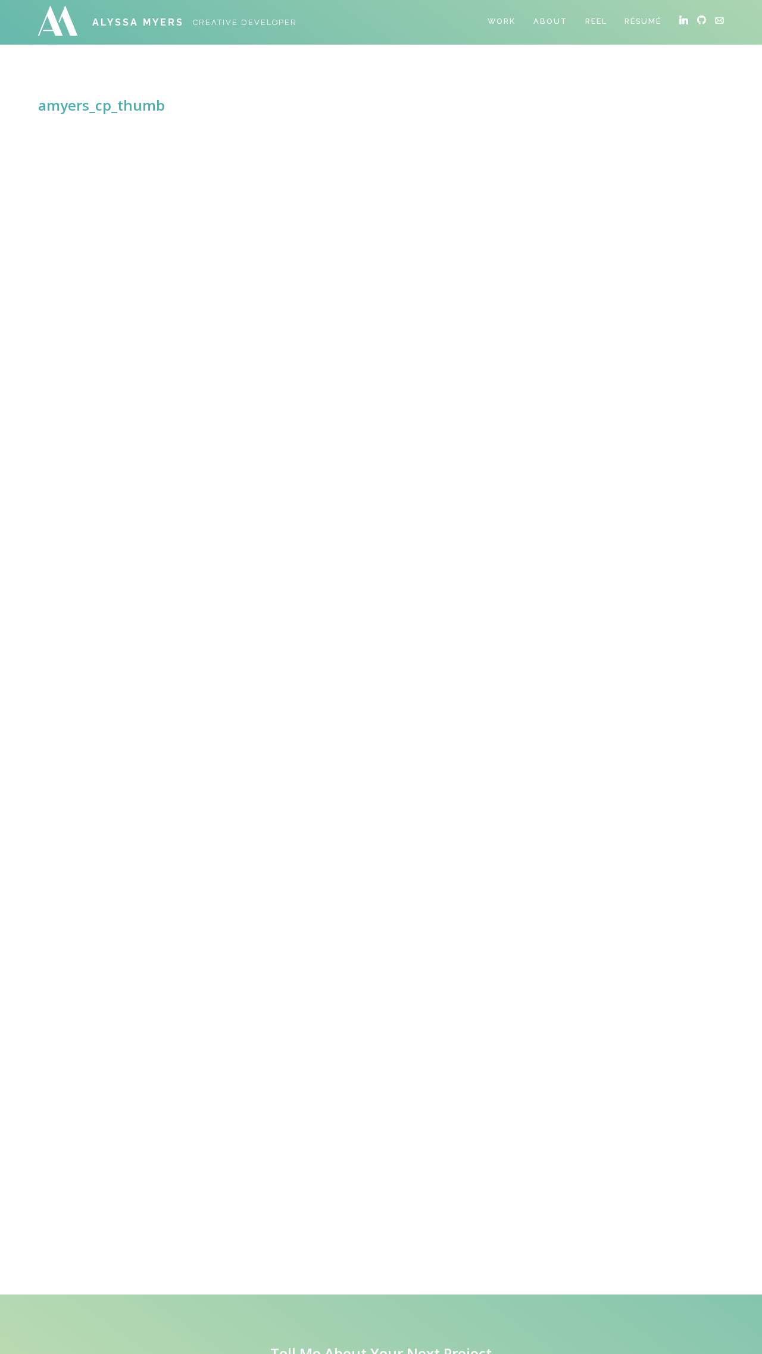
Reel (596, 21)
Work (502, 21)
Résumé (642, 21)
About (550, 21)
